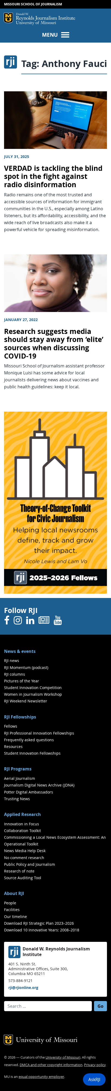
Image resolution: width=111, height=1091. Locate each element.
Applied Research (22, 814)
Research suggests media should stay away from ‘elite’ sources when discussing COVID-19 (53, 344)
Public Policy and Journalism (29, 864)
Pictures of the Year (21, 680)
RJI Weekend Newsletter (25, 700)
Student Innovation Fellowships (32, 753)
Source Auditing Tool (22, 877)
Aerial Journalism (19, 778)
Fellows (10, 726)
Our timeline (15, 916)
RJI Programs (18, 769)
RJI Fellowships (20, 717)
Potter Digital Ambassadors (28, 792)
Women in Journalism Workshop (33, 694)
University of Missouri (36, 23)
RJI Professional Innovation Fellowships (39, 733)
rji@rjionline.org (23, 987)
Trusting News (17, 798)
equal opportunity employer (41, 1076)
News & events (20, 651)
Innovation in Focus (21, 823)
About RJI (14, 893)
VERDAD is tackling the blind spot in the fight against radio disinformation (53, 176)
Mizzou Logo (8, 18)
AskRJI (94, 1079)
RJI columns (14, 674)
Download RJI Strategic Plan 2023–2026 (39, 923)
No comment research (24, 857)
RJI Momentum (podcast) (26, 667)
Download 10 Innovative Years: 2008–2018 (41, 929)
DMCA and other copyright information (51, 1065)
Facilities (12, 909)
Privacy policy (95, 1065)
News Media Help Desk (25, 850)
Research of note (19, 871)
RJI (45, 17)
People (10, 902)
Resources (13, 746)
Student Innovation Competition (33, 687)
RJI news (11, 660)
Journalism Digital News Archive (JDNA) (39, 785)
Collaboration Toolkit (22, 830)
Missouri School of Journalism (33, 4)
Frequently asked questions (29, 739)
